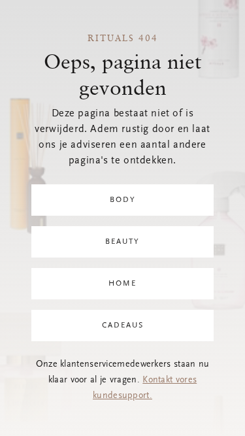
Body (123, 200)
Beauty (122, 242)
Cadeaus (123, 325)
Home (122, 284)
